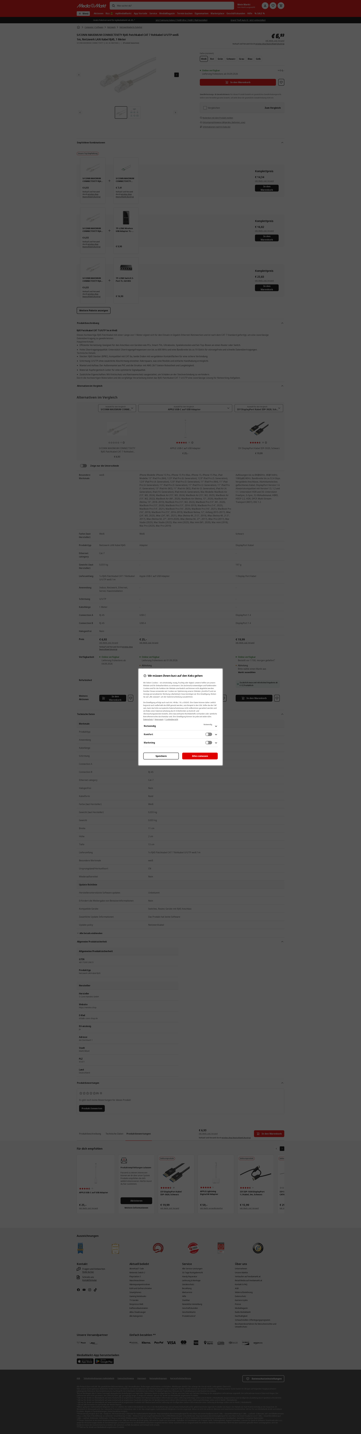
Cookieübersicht (171, 719)
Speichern (161, 756)
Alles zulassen (200, 756)
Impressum (159, 719)
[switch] (208, 734)
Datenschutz (148, 719)
